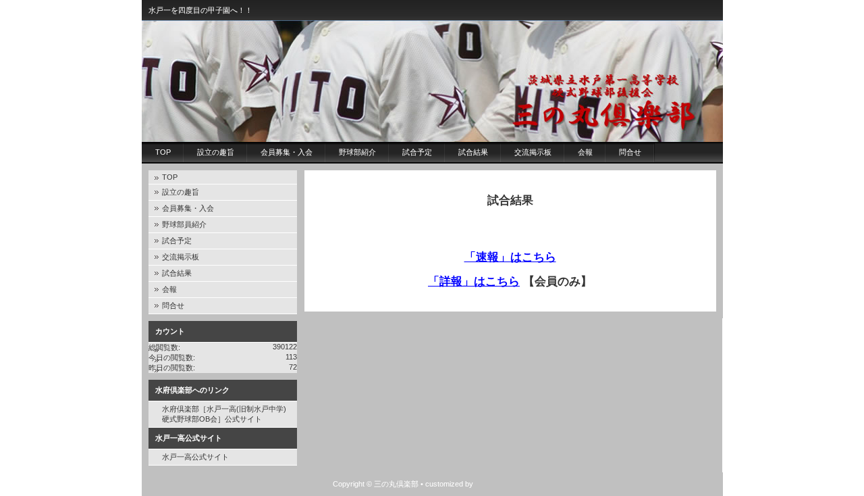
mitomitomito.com (503, 484)
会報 (585, 152)
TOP (163, 152)
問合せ (630, 152)
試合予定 (417, 152)
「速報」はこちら (510, 257)
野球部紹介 (357, 152)
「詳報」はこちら (474, 281)
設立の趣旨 (215, 152)
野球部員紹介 (184, 224)
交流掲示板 (532, 152)
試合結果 (473, 152)
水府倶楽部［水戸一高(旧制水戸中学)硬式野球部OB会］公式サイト (224, 414)
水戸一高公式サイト (195, 457)
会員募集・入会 (287, 152)
